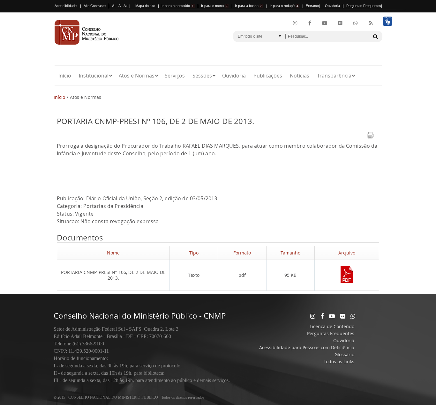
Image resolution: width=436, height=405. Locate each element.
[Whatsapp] (352, 316)
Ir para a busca (248, 6)
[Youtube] (324, 23)
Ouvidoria (332, 6)
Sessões (202, 75)
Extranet (312, 6)
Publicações (267, 75)
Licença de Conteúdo (332, 326)
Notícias (299, 75)
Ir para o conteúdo (178, 6)
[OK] (375, 36)
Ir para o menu (214, 6)
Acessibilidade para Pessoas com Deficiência (306, 347)
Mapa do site (145, 6)
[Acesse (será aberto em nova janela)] (347, 284)
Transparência (334, 75)
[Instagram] (295, 23)
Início (64, 75)
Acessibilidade (66, 6)
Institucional (94, 75)
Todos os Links (339, 361)
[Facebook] (309, 23)
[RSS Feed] (371, 23)
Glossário (344, 354)
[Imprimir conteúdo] (370, 139)
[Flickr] (340, 23)
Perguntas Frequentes (363, 6)
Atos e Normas (136, 75)
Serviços (175, 75)
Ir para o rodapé (284, 6)
